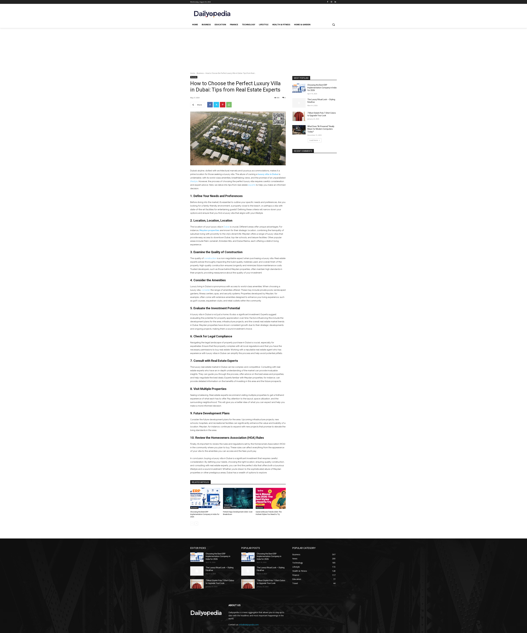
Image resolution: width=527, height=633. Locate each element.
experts (251, 185)
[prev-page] (192, 523)
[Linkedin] (335, 2)
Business (200, 73)
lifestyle (194, 181)
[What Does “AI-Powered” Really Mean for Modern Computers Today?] (299, 129)
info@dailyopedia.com (249, 624)
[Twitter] (216, 104)
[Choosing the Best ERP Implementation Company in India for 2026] (205, 498)
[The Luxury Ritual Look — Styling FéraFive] (299, 103)
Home (192, 73)
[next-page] (196, 523)
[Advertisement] (263, 48)
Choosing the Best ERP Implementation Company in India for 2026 (204, 514)
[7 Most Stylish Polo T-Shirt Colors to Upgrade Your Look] (299, 116)
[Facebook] (327, 2)
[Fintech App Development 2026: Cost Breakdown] (238, 498)
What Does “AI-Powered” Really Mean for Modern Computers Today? (320, 129)
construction (210, 258)
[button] (333, 24)
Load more (313, 140)
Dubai (226, 227)
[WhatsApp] (229, 104)
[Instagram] (331, 2)
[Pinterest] (222, 104)
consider (205, 290)
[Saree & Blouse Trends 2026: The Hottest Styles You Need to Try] (271, 498)
